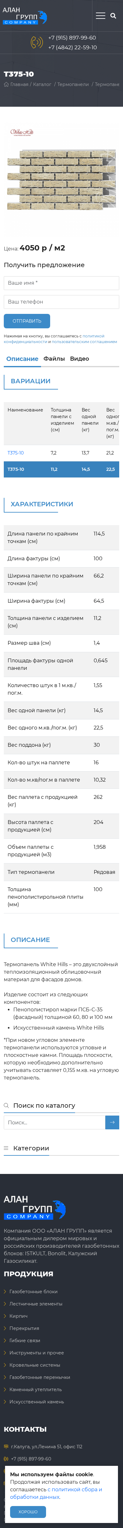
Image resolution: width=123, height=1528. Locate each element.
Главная (19, 84)
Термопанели (73, 84)
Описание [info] (22, 359)
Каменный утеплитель (35, 1389)
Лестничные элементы (35, 1304)
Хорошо (28, 1511)
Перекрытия (24, 1328)
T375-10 (16, 453)
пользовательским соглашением (84, 341)
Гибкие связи (24, 1340)
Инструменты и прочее (36, 1353)
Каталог (42, 84)
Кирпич (18, 1316)
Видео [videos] (79, 358)
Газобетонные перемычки (39, 1377)
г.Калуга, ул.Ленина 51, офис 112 (46, 1447)
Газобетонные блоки (33, 1291)
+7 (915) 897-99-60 (72, 38)
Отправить (27, 321)
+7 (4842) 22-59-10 (72, 47)
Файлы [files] (54, 358)
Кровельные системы (34, 1365)
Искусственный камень (36, 1402)
